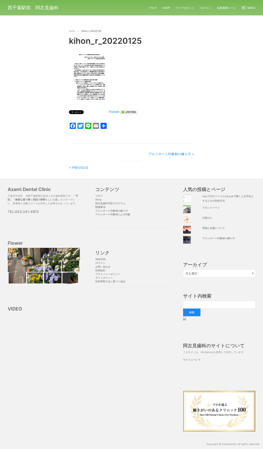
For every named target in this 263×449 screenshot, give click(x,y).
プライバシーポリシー (108, 274)
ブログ (153, 7)
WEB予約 (100, 259)
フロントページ (211, 207)
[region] (44, 266)
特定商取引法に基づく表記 (110, 281)
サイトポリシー (104, 277)
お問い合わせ (102, 266)
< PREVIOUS (78, 168)
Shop (166, 7)
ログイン (205, 7)
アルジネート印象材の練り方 (111, 210)
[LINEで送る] (128, 112)
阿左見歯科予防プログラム (110, 203)
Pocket (114, 112)
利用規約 (100, 270)
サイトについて (192, 359)
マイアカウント (185, 7)
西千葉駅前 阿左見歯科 (33, 7)
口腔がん (207, 217)
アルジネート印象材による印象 (112, 214)
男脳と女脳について (213, 228)
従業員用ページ (226, 7)
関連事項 (100, 207)
